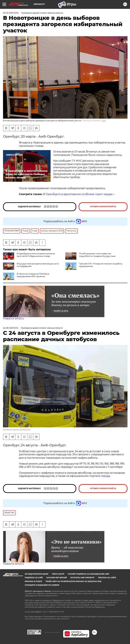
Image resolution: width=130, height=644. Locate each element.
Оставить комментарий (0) (103, 207)
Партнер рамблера (52, 632)
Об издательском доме (36, 574)
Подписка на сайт (34, 578)
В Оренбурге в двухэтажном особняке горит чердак (78, 194)
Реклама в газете (33, 581)
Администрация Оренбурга (16, 429)
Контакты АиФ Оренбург (82, 578)
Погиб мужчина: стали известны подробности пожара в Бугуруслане (97, 254)
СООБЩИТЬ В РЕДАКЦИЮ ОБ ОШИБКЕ (42, 585)
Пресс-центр (58, 574)
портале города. (99, 475)
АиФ (103, 120)
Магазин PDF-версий (56, 578)
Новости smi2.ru (13, 318)
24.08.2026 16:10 (10, 328)
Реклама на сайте (107, 578)
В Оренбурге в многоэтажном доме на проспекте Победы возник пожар (36, 254)
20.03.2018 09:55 (11, 13)
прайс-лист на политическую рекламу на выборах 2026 (73, 581)
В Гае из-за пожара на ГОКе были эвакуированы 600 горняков (33, 275)
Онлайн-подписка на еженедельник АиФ (88, 574)
